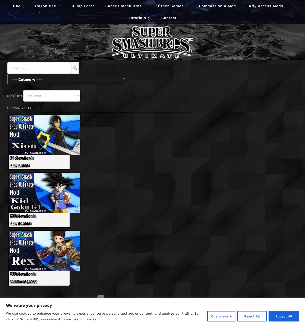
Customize (219, 316)
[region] (152, 312)
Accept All (283, 316)
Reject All (252, 316)
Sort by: (15, 95)
